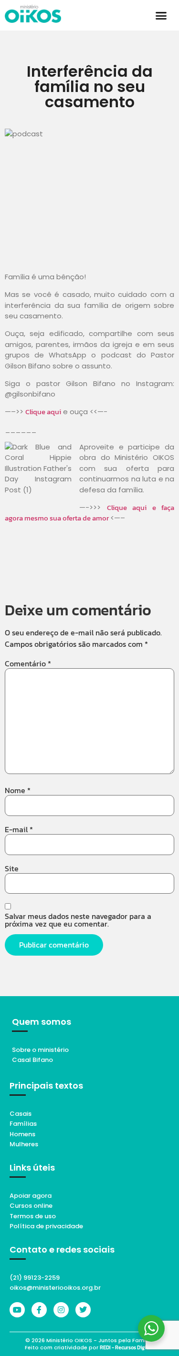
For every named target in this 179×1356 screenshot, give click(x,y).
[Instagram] (61, 1309)
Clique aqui (43, 411)
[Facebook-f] (39, 1309)
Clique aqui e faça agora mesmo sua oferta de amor (89, 513)
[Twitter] (83, 1309)
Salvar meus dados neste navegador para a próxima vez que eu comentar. (78, 920)
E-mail (19, 829)
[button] (161, 15)
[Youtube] (17, 1309)
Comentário (28, 663)
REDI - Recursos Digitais (127, 1347)
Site (12, 868)
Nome (18, 790)
